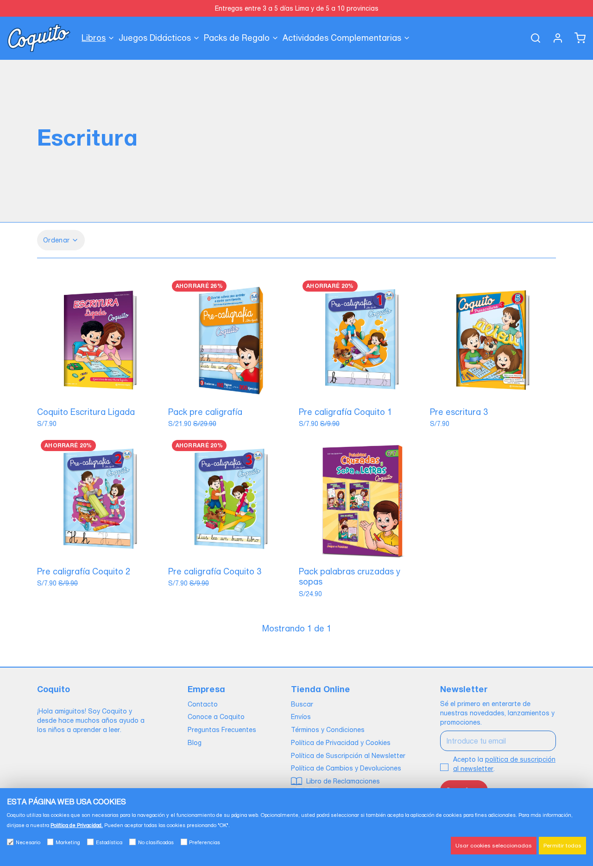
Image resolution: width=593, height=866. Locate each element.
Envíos (301, 716)
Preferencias (204, 842)
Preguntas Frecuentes (222, 729)
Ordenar (56, 240)
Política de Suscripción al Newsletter (348, 755)
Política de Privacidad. (76, 825)
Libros (94, 38)
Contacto (203, 704)
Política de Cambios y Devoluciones (346, 768)
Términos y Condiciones (328, 729)
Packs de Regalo (237, 38)
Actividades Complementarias (342, 38)
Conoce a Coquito (216, 716)
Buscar (302, 704)
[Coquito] (38, 38)
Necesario (28, 842)
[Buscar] (532, 38)
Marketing (68, 842)
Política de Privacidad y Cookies (341, 742)
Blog (195, 742)
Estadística (109, 842)
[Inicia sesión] (554, 38)
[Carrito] (576, 38)
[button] (231, 391)
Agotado (100, 391)
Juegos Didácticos (155, 38)
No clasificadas (156, 842)
